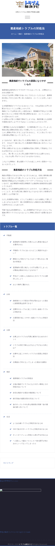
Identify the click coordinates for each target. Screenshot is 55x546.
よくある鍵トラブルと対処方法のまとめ (28, 423)
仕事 (8, 330)
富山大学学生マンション (9, 481)
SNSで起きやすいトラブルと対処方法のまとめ (30, 429)
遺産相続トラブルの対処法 (34, 34)
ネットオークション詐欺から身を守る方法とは (30, 435)
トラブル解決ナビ (25, 544)
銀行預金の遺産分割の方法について (26, 398)
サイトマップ (8, 463)
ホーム (13, 34)
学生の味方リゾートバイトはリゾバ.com (15, 532)
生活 (8, 417)
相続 (20, 34)
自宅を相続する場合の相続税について (27, 392)
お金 (8, 294)
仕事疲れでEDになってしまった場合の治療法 (30, 362)
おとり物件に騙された (21, 284)
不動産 (9, 235)
